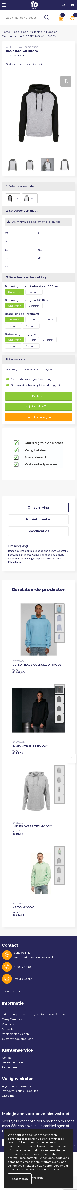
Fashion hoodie (12, 36)
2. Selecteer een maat (22, 210)
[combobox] (21, 17)
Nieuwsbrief (9, 1029)
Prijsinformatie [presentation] (38, 519)
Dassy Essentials (12, 1019)
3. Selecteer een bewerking (26, 277)
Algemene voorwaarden (18, 1086)
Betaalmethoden (13, 1062)
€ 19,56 (17, 832)
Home (6, 31)
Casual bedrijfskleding (28, 31)
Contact (7, 1057)
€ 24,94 (18, 913)
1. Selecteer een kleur (21, 186)
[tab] (38, 507)
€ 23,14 (18, 752)
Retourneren (10, 1067)
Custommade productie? (18, 1038)
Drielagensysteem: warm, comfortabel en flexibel (34, 1014)
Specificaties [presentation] (38, 531)
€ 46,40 (18, 671)
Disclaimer (9, 1095)
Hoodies (51, 31)
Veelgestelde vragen (15, 1033)
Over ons (8, 1024)
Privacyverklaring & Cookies (20, 1090)
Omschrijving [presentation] (38, 507)
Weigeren (37, 1177)
